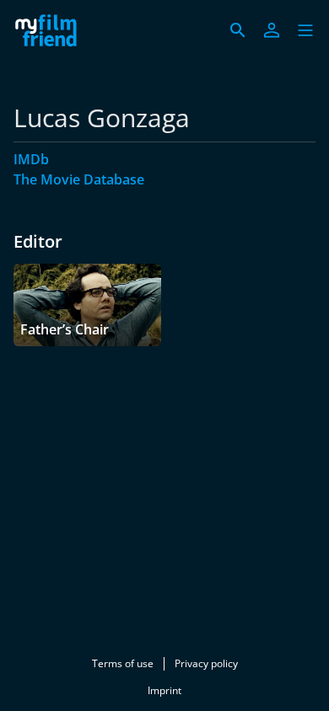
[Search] (238, 30)
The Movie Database (78, 179)
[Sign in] (272, 30)
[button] (305, 30)
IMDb (31, 159)
